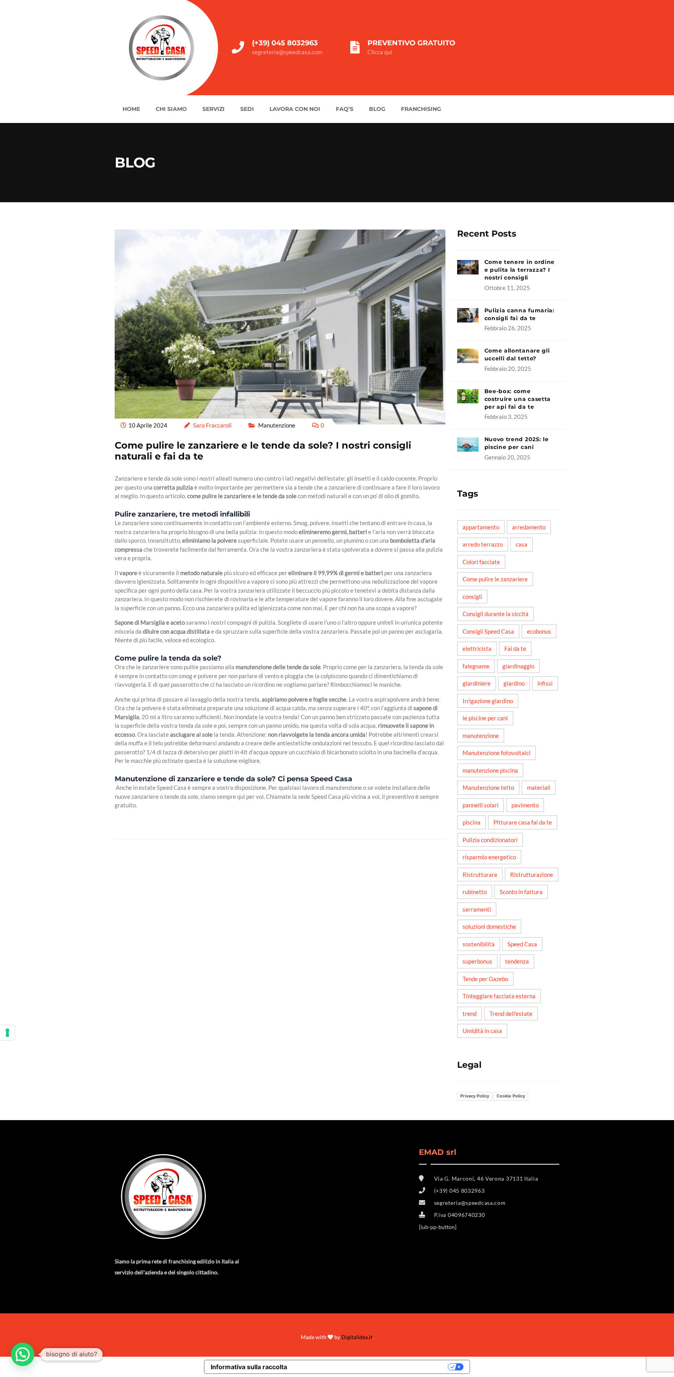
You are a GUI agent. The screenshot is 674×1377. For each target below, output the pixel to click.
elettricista (477, 648)
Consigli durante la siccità (496, 613)
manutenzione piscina (490, 770)
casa (521, 544)
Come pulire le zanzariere (495, 579)
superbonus (477, 961)
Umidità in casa (482, 1030)
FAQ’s (344, 108)
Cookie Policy (511, 1096)
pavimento (525, 805)
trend (470, 1013)
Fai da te (515, 648)
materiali (538, 787)
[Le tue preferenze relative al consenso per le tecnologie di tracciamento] (7, 1032)
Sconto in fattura (521, 891)
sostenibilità (479, 944)
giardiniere (477, 683)
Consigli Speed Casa (488, 631)
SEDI (247, 108)
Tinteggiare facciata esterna (499, 995)
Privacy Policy (474, 1096)
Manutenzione (276, 425)
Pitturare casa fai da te (522, 822)
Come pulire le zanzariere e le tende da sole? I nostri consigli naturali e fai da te (263, 451)
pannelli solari (480, 805)
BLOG (377, 108)
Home (131, 108)
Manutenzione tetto (488, 787)
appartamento (481, 527)
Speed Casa (522, 944)
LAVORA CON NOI (295, 108)
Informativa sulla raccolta (249, 1367)
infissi (545, 683)
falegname (476, 666)
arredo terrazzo (483, 544)
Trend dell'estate (511, 1013)
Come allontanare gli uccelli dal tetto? (517, 354)
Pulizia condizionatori (490, 839)
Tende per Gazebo (485, 978)
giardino (514, 683)
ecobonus (539, 631)
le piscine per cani (485, 717)
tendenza (517, 961)
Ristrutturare (480, 874)
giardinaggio (518, 666)
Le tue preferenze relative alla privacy (371, 1367)
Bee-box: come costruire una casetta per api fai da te (517, 399)
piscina (472, 822)
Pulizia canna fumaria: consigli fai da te (519, 314)
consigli (472, 596)
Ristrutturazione (531, 874)
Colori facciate (481, 561)
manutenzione (481, 735)
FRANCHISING (421, 108)
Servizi (213, 108)
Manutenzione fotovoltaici (496, 752)
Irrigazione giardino (488, 700)
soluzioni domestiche (489, 926)
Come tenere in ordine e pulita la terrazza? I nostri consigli (519, 269)
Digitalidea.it (356, 1337)
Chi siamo (171, 108)
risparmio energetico (489, 856)
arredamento (529, 527)
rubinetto (475, 891)
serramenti (477, 909)
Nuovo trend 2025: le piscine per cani (516, 443)
